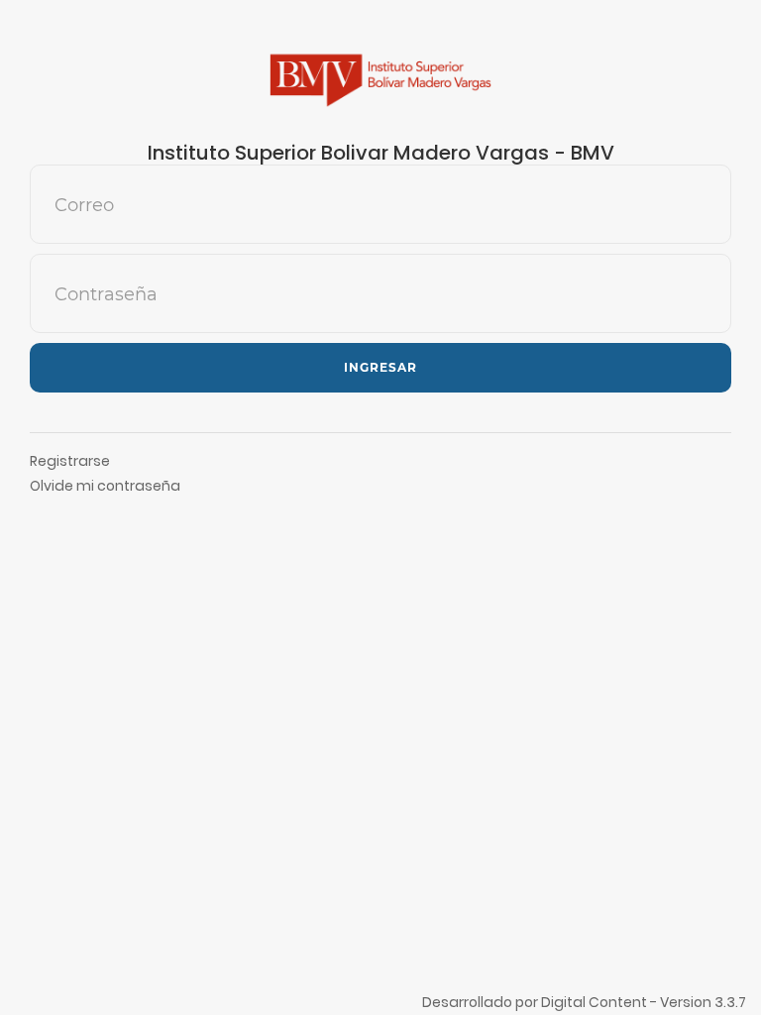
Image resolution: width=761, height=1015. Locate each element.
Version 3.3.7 (703, 1002)
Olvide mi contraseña (105, 486)
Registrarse (70, 461)
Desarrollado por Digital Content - (541, 1002)
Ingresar (380, 367)
